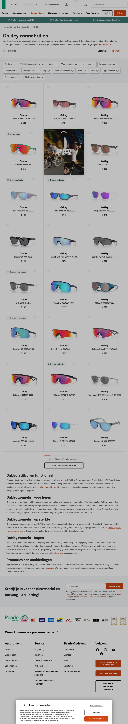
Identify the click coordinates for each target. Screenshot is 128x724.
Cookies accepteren (96, 719)
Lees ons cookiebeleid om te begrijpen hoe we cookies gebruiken (47, 720)
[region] (64, 712)
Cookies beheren (96, 706)
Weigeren (96, 712)
